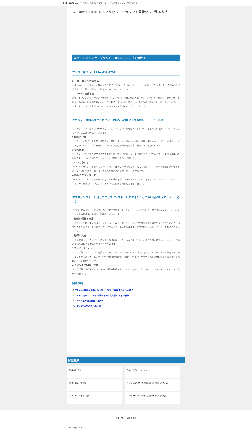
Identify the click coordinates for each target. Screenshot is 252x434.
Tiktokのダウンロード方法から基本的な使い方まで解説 (102, 295)
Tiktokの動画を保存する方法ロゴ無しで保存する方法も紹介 (104, 290)
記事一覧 (119, 418)
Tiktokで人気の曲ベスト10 (88, 306)
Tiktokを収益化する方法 (77, 383)
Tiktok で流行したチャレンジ (137, 370)
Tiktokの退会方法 (75, 370)
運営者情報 (131, 418)
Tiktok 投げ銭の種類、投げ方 (89, 301)
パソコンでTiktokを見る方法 (79, 396)
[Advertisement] (126, 36)
